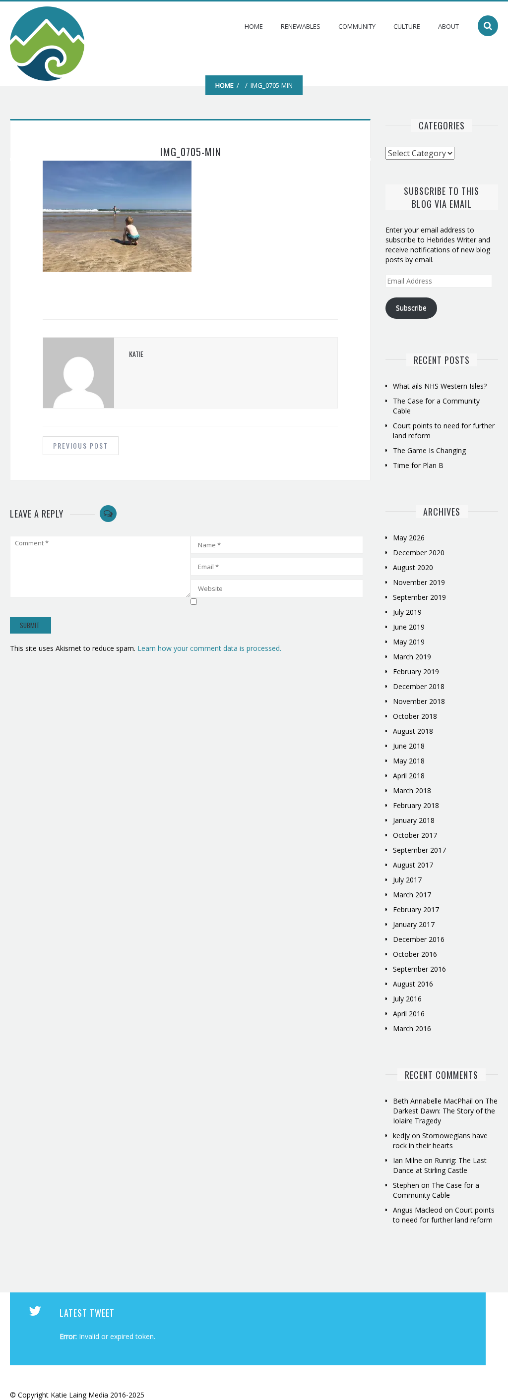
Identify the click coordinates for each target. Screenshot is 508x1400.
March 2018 (412, 790)
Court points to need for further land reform (444, 1215)
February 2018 (416, 805)
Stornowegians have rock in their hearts (440, 1140)
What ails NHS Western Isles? (440, 386)
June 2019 (409, 627)
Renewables (300, 26)
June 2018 (409, 746)
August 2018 (413, 731)
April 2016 (409, 1013)
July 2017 (407, 879)
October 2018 (415, 716)
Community (357, 26)
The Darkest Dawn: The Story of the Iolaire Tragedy (445, 1110)
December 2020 (418, 552)
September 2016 (419, 969)
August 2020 (413, 567)
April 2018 (409, 775)
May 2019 (409, 641)
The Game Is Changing (429, 450)
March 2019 (412, 656)
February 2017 (416, 909)
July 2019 (407, 612)
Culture (406, 26)
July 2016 (407, 998)
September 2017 (419, 850)
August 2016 (413, 984)
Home (254, 26)
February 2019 (416, 671)
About (448, 26)
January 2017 (414, 924)
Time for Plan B (418, 465)
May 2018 (409, 760)
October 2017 (415, 835)
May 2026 (409, 537)
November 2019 (419, 582)
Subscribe (411, 307)
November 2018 (419, 701)
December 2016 (418, 939)
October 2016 (415, 954)
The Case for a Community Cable (436, 1190)
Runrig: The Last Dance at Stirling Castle (440, 1165)
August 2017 (413, 865)
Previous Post (80, 445)
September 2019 (419, 597)
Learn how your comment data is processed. (209, 648)
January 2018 (414, 820)
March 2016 (412, 1028)
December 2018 (418, 686)
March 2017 (412, 894)
